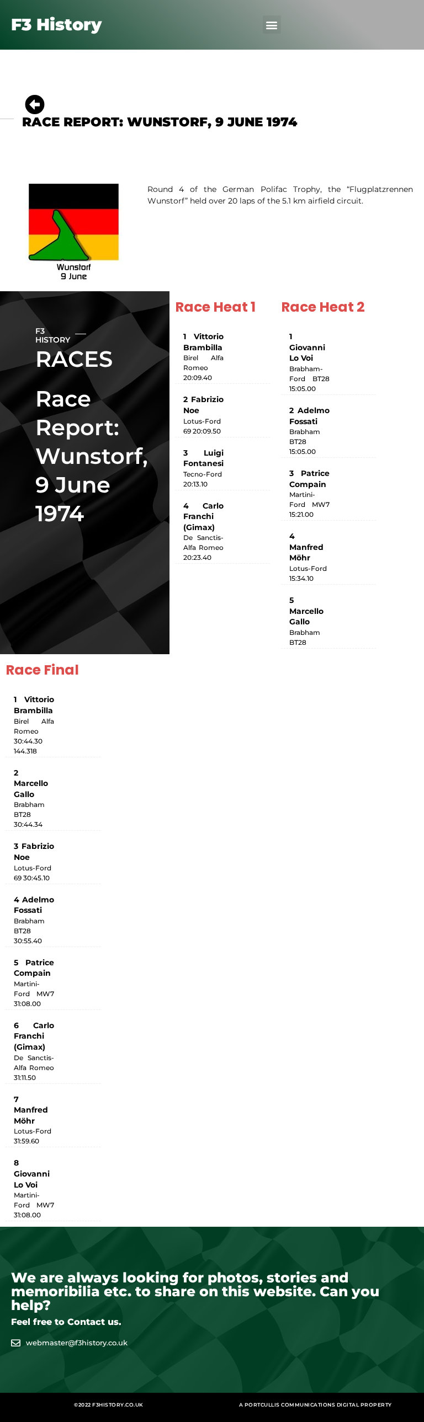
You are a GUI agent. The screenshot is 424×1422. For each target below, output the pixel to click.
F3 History (56, 24)
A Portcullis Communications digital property (315, 1405)
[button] (272, 24)
